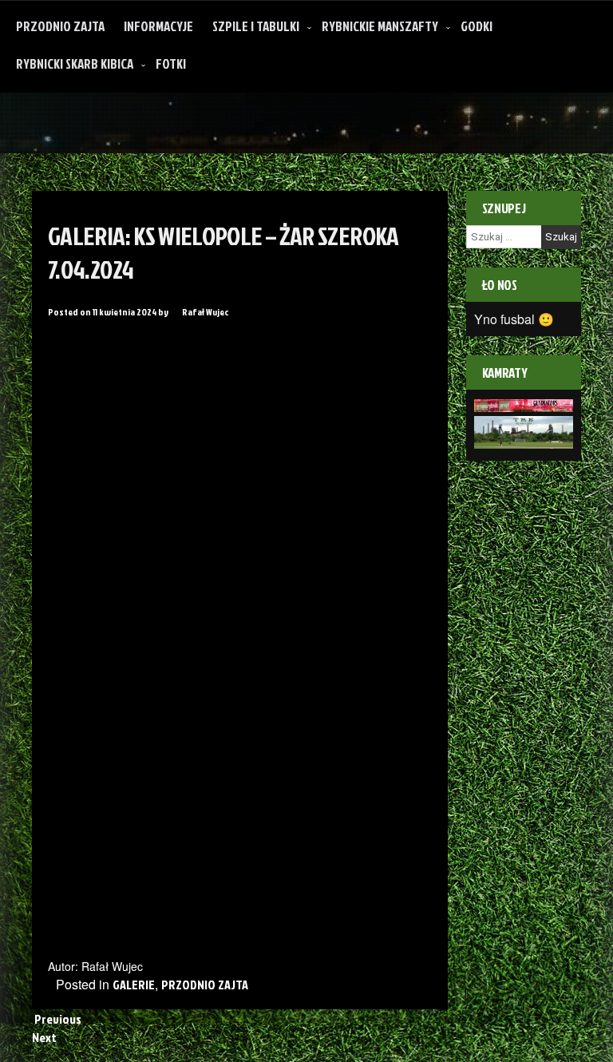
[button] (80, 347)
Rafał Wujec (205, 312)
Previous (56, 1019)
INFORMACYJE (158, 26)
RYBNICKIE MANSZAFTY (380, 26)
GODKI (476, 26)
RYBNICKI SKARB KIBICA (74, 63)
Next (45, 1037)
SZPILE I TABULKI (255, 26)
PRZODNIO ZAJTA (60, 26)
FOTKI (171, 63)
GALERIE (134, 984)
